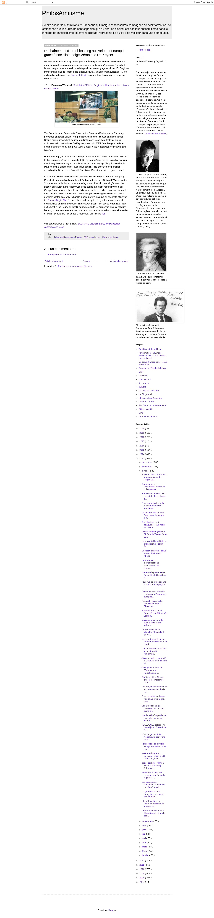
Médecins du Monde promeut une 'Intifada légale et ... (153, 775)
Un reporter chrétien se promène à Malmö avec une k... (154, 642)
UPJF (141, 413)
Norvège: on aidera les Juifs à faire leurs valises (152, 623)
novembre (147, 466)
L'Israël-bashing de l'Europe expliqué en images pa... (152, 804)
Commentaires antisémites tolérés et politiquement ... (153, 487)
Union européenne (110, 237)
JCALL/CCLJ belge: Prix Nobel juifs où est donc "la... (153, 727)
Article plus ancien (119, 261)
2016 (142, 445)
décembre (147, 462)
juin (144, 834)
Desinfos (143, 375)
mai (144, 838)
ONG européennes (92, 237)
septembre (147, 821)
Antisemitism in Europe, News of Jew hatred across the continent (152, 355)
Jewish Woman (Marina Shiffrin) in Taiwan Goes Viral (154, 534)
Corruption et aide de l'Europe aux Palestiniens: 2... (151, 670)
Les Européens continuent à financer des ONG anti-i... (153, 784)
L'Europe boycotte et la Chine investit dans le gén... (153, 813)
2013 (142, 458)
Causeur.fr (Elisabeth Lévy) (152, 368)
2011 (142, 865)
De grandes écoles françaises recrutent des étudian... (152, 794)
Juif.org (142, 386)
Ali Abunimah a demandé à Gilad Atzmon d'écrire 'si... (154, 661)
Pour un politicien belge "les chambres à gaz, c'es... (153, 699)
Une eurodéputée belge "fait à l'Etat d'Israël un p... (153, 575)
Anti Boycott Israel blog (150, 349)
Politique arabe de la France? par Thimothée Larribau (154, 613)
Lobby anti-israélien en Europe (68, 237)
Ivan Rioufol (145, 379)
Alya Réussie (145, 49)
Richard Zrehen (146, 401)
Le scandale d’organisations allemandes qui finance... (150, 564)
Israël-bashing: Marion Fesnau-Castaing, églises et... (152, 765)
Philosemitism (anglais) (150, 398)
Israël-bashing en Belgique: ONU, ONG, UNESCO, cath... (153, 756)
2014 (142, 454)
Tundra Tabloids (79, 75)
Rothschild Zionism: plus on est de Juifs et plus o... (153, 496)
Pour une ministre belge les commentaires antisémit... (153, 506)
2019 (142, 433)
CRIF (141, 372)
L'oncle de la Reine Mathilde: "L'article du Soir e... (153, 632)
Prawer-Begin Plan (57, 200)
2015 (142, 450)
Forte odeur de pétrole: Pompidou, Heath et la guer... (153, 746)
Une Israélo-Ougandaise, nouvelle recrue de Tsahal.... (153, 718)
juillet (145, 829)
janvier (145, 855)
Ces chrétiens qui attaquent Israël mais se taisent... (153, 525)
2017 (142, 441)
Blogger (112, 910)
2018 (142, 437)
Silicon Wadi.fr (146, 409)
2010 (142, 869)
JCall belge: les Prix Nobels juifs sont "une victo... (153, 737)
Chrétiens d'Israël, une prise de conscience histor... (152, 680)
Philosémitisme (63, 13)
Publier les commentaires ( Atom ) (75, 266)
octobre (146, 470)
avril (144, 842)
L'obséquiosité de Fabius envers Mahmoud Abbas (153, 553)
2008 (142, 877)
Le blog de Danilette (149, 390)
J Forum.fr (144, 383)
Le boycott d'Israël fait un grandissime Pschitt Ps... (153, 544)
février (145, 851)
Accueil (86, 261)
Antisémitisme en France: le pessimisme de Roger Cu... (154, 477)
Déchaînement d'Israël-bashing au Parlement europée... (153, 594)
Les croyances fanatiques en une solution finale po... (154, 689)
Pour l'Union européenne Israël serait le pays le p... (153, 584)
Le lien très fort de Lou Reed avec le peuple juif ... (152, 515)
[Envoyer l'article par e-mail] (49, 234)
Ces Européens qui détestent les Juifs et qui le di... (152, 708)
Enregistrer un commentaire (62, 254)
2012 (142, 860)
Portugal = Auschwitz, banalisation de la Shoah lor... (152, 603)
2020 (142, 428)
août (144, 825)
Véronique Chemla (148, 416)
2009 (142, 873)
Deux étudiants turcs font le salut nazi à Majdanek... (153, 651)
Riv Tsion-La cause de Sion (152, 405)
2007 (142, 882)
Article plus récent (54, 261)
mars (145, 846)
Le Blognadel (145, 394)
